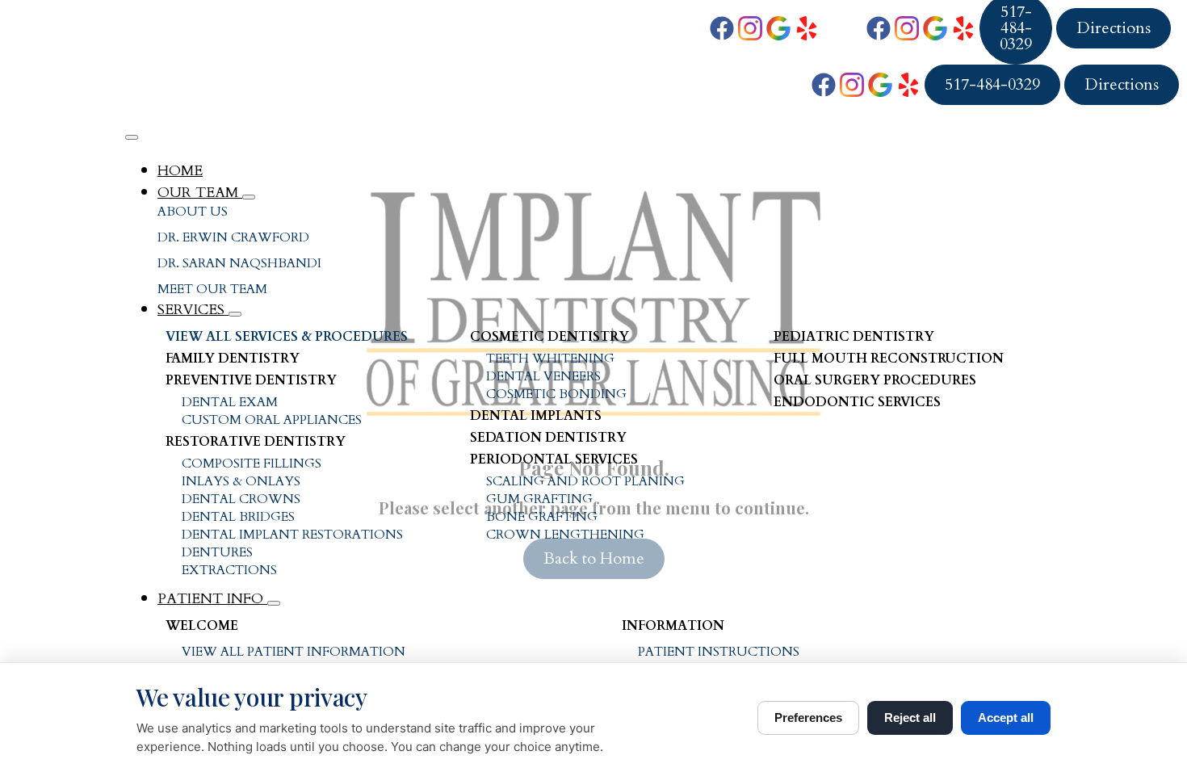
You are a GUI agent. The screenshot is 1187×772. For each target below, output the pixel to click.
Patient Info (212, 598)
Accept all (1006, 717)
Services (193, 309)
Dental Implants (536, 416)
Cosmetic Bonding (556, 394)
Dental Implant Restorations (292, 534)
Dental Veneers (543, 376)
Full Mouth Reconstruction (889, 358)
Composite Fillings (251, 463)
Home (180, 171)
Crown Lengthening (565, 534)
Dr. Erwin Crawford (233, 237)
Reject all (910, 717)
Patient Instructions (718, 652)
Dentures (217, 552)
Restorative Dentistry (256, 442)
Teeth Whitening (550, 358)
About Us (192, 211)
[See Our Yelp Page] (807, 28)
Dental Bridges (238, 517)
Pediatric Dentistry (854, 337)
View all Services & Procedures (287, 337)
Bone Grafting (542, 517)
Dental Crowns (241, 499)
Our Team (199, 192)
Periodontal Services (554, 459)
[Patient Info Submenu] (273, 603)
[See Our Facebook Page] (722, 28)
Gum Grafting (539, 499)
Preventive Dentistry (251, 380)
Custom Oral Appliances (272, 420)
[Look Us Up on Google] (778, 28)
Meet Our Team (212, 289)
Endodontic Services (857, 402)
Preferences (808, 717)
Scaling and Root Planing (585, 481)
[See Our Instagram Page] (750, 28)
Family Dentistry (233, 358)
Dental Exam (230, 402)
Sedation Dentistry (548, 438)
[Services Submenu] (235, 314)
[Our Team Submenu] (248, 197)
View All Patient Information (293, 652)
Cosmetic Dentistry (549, 337)
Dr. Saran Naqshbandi (239, 263)
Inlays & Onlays (241, 481)
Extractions (229, 570)
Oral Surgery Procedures (875, 380)
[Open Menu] (131, 137)
